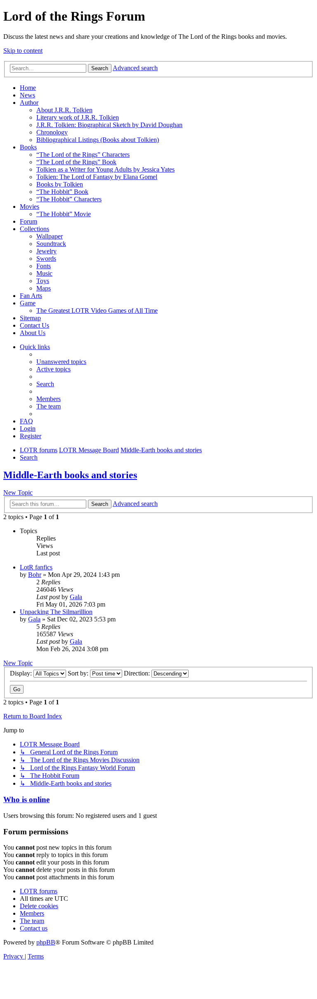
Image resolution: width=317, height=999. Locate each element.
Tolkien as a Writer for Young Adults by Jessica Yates (105, 169)
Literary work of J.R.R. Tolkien (77, 117)
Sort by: (79, 673)
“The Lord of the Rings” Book (76, 161)
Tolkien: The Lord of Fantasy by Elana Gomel (96, 176)
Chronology (52, 132)
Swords (46, 258)
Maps (43, 288)
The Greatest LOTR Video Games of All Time (97, 310)
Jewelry (46, 251)
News (27, 95)
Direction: (137, 673)
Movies (29, 206)
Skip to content (23, 50)
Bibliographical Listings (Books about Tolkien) (97, 139)
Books (28, 147)
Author (29, 102)
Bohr (34, 574)
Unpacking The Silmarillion (56, 611)
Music (44, 273)
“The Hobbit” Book (62, 191)
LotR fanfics (36, 567)
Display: (21, 673)
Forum (28, 221)
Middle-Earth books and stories (70, 475)
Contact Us (34, 325)
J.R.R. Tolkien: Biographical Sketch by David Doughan (109, 124)
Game (27, 303)
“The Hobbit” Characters (69, 199)
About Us (32, 332)
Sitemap (30, 317)
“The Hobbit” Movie (63, 213)
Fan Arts (31, 295)
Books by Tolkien (59, 184)
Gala (76, 596)
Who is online (26, 799)
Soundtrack (51, 243)
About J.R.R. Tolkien (64, 109)
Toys (42, 280)
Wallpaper (49, 236)
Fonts (43, 265)
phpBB (45, 942)
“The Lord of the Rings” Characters (83, 154)
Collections (34, 228)
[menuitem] (61, 361)
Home (28, 87)
